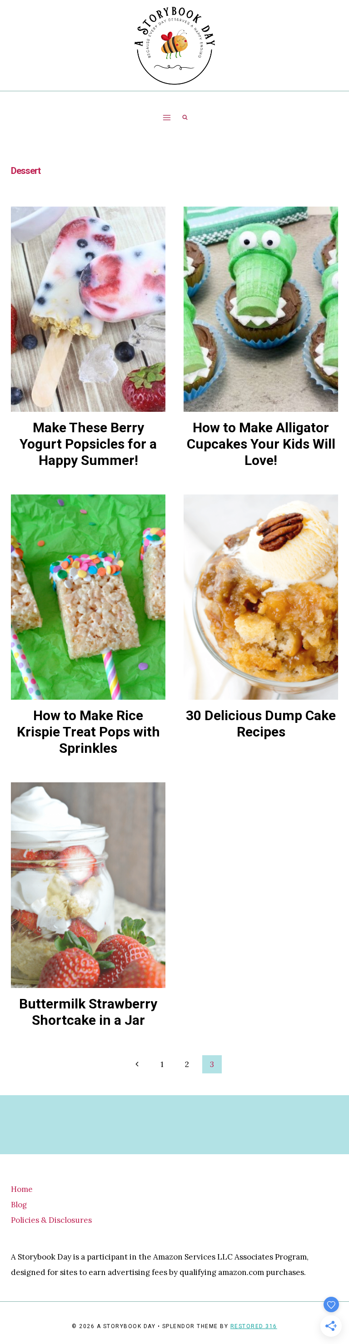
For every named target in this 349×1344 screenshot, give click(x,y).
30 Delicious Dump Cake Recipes (261, 723)
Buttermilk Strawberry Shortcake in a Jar (88, 1012)
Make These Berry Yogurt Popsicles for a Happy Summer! (88, 444)
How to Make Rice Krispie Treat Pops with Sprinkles (88, 731)
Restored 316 (253, 1326)
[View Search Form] (184, 117)
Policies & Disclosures (51, 1220)
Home (22, 1189)
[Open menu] (167, 117)
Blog (19, 1205)
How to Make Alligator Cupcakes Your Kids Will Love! (261, 444)
